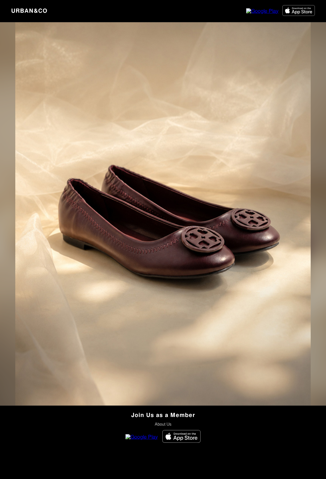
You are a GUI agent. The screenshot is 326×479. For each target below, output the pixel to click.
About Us (163, 424)
